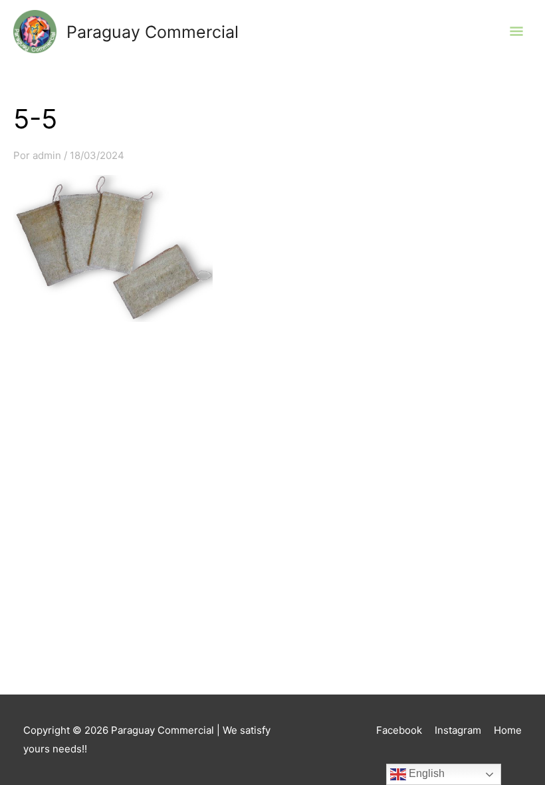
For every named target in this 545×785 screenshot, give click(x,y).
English (425, 773)
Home (508, 730)
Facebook (399, 730)
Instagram (458, 730)
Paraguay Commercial (152, 32)
